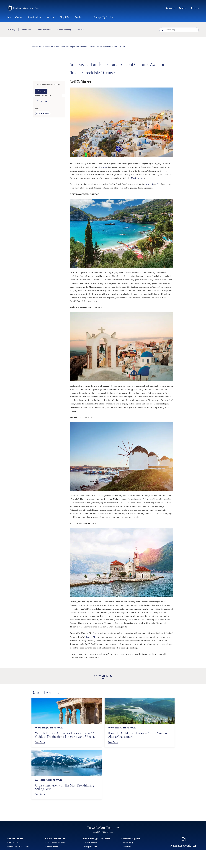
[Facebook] (37, 101)
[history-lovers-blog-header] (66, 699)
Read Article (40, 742)
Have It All (90, 637)
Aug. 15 (149, 184)
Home (34, 47)
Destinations (42, 113)
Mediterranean (137, 178)
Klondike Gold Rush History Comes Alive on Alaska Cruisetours (137, 734)
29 (158, 184)
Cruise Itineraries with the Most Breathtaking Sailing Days (64, 787)
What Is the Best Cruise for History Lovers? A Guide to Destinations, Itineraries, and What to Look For (65, 734)
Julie (84, 80)
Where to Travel (55, 728)
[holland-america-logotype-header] (23, 8)
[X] (41, 101)
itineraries (102, 167)
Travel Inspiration (46, 47)
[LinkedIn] (46, 101)
